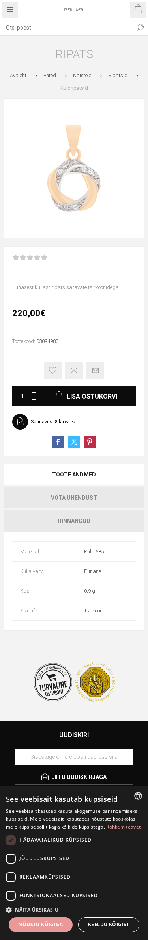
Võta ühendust (74, 498)
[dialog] (74, 863)
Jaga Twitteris (74, 442)
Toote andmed (74, 474)
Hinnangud (74, 521)
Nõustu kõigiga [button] (40, 924)
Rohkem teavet (123, 826)
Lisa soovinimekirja (53, 370)
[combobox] (66, 27)
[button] (74, 909)
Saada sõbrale (95, 370)
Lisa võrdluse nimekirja (74, 370)
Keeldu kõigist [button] (108, 924)
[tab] (74, 474)
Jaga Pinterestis (90, 442)
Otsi (140, 27)
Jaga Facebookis (58, 442)
